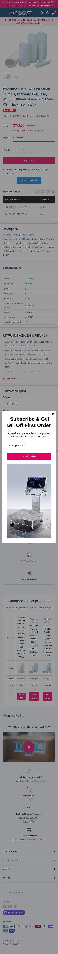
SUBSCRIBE (29, 457)
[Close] (53, 414)
